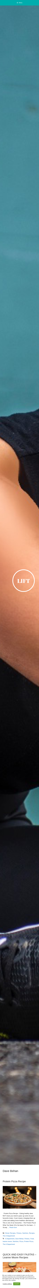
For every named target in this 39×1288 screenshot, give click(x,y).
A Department (9, 1239)
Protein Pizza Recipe (14, 1181)
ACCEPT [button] (16, 1284)
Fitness (19, 1233)
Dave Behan (19, 1239)
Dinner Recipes (10, 1233)
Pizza (21, 1241)
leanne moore (7, 1241)
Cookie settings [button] (7, 1284)
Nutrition (25, 1233)
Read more (13, 1227)
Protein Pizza (28, 1241)
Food (32, 1239)
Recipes (32, 1233)
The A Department (9, 1236)
